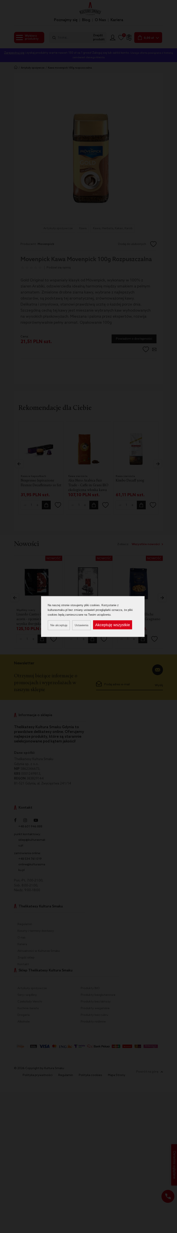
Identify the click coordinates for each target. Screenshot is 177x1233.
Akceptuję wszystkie (112, 625)
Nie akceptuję (58, 625)
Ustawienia (81, 625)
